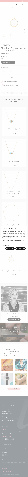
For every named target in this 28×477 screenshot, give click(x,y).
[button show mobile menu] (25, 4)
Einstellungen (5, 245)
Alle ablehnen (10, 248)
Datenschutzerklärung (8, 241)
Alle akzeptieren (20, 248)
